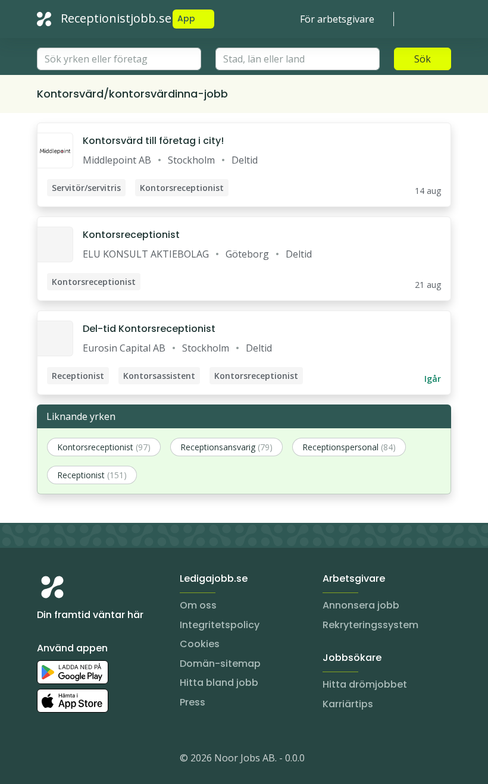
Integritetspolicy (219, 625)
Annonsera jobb (361, 605)
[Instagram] (46, 760)
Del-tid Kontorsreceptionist (149, 328)
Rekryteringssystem (370, 625)
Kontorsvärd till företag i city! (153, 141)
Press (192, 702)
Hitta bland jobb (219, 682)
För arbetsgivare (337, 19)
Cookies (200, 644)
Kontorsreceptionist (131, 235)
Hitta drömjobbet (365, 684)
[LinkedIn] (70, 760)
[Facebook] (94, 760)
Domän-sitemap (220, 663)
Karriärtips (348, 704)
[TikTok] (117, 760)
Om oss (198, 605)
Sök (422, 58)
